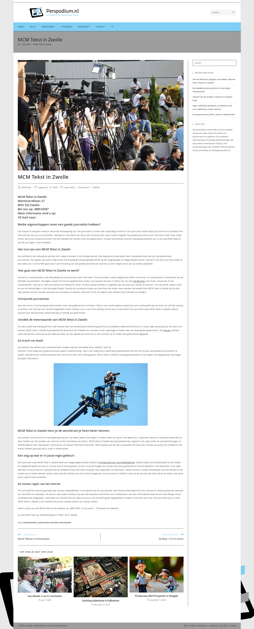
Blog (193, 625)
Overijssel (83, 187)
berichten (41, 625)
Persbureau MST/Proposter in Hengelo (156, 596)
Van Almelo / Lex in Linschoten (45, 596)
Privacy (50, 625)
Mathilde (26, 187)
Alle (36, 625)
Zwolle (96, 187)
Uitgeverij (213, 625)
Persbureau (202, 625)
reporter (54, 522)
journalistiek (43, 522)
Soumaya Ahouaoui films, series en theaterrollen (214, 114)
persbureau (139, 281)
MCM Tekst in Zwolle (42, 44)
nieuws (167, 330)
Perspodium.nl (61, 625)
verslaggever (65, 522)
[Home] (19, 44)
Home (186, 625)
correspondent (30, 522)
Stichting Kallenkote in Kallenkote (100, 600)
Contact (233, 625)
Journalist (70, 187)
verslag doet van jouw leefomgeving (117, 462)
